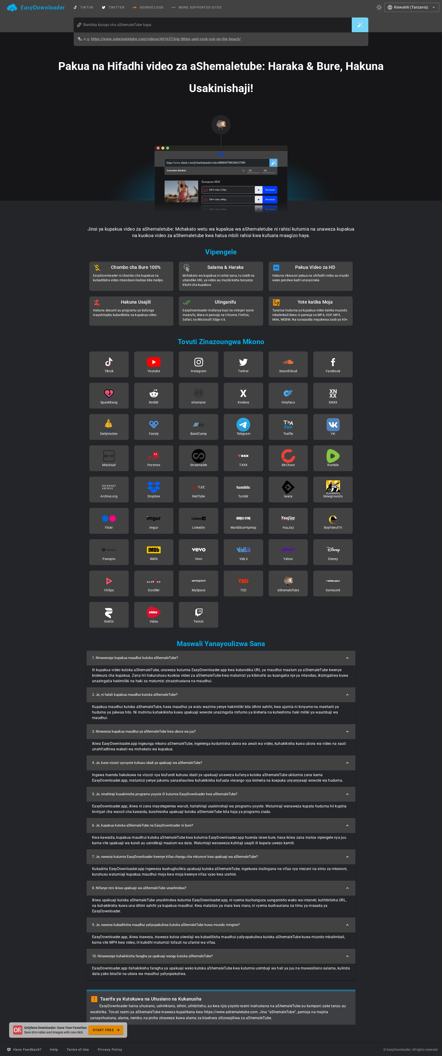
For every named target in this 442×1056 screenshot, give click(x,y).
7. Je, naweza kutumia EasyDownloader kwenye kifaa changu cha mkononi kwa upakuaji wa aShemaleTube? (175, 857)
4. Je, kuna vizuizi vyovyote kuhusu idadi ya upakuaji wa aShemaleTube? (147, 763)
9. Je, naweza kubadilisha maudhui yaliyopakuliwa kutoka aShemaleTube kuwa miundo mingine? (166, 925)
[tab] (36, 7)
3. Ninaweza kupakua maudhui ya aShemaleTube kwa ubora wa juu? (144, 731)
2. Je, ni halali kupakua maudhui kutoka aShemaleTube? (134, 695)
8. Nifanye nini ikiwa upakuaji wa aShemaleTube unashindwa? (139, 888)
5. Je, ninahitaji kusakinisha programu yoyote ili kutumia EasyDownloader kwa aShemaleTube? (164, 794)
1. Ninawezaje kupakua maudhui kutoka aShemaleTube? (135, 658)
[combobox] (411, 7)
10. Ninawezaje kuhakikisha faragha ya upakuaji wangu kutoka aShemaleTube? (152, 956)
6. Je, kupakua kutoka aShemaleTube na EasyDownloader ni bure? (142, 825)
